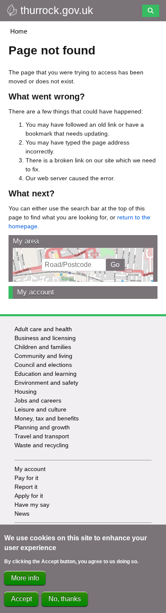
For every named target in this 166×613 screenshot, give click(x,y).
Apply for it (28, 495)
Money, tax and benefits (46, 418)
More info (25, 578)
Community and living (43, 355)
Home (18, 31)
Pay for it (26, 477)
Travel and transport (41, 436)
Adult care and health (43, 329)
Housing (25, 391)
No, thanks (65, 598)
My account (35, 292)
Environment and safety (46, 382)
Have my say (31, 504)
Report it (25, 486)
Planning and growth (42, 427)
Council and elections (43, 364)
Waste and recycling (41, 445)
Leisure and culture (40, 409)
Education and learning (45, 373)
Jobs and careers (37, 400)
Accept (21, 598)
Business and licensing (45, 338)
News (21, 513)
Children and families (42, 346)
